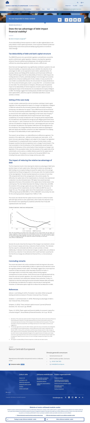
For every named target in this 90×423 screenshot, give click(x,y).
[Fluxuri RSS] (82, 397)
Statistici (38, 9)
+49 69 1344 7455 (56, 361)
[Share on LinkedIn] (75, 20)
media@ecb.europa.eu (57, 364)
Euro (43, 9)
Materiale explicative (24, 382)
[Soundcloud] (79, 397)
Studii (48, 9)
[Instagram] (72, 397)
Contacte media (15, 364)
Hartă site (9, 392)
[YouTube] (75, 397)
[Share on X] (66, 20)
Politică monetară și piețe (12, 10)
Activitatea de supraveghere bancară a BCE (72, 10)
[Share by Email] (79, 20)
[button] (80, 3)
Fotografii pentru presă (25, 384)
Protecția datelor (58, 378)
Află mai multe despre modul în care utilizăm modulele (60, 415)
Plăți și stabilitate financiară (27, 10)
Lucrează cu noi (23, 380)
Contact (21, 386)
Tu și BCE (75, 5)
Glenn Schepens (15, 39)
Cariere (81, 5)
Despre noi (68, 5)
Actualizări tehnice (41, 381)
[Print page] (60, 20)
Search (78, 3)
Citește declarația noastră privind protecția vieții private (30, 415)
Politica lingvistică (59, 389)
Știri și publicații (56, 10)
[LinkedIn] (69, 397)
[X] (65, 397)
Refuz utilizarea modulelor (64, 419)
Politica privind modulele (62, 383)
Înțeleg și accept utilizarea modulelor (25, 419)
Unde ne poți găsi (23, 388)
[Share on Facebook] (71, 20)
